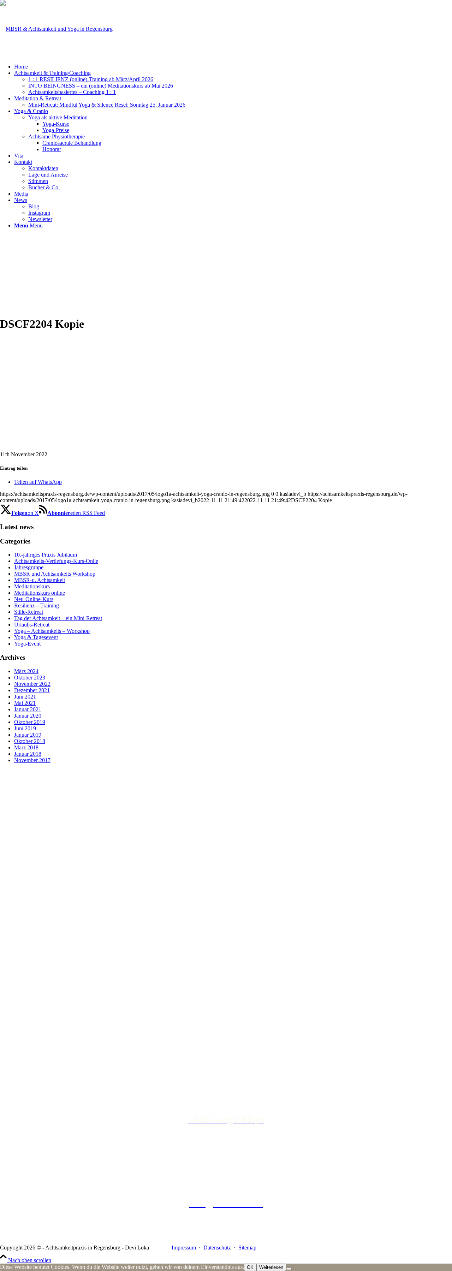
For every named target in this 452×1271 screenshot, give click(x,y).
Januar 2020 (27, 716)
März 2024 (26, 671)
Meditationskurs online (39, 593)
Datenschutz (217, 1248)
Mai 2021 (25, 703)
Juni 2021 (25, 697)
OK (250, 1267)
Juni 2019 (25, 728)
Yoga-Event (27, 644)
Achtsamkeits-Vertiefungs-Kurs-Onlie (56, 561)
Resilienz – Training (36, 605)
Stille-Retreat (28, 612)
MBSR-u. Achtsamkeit (39, 580)
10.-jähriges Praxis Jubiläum (45, 555)
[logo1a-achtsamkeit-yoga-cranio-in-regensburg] (56, 29)
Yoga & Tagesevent (36, 637)
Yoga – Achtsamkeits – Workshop (52, 631)
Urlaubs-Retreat (31, 625)
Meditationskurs (32, 586)
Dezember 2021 (32, 690)
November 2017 (32, 760)
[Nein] (289, 1269)
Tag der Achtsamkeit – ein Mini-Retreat (58, 618)
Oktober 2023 (29, 678)
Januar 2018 (27, 754)
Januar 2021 (27, 709)
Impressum (184, 1248)
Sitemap (247, 1248)
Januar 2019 (27, 735)
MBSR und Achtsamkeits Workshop (54, 574)
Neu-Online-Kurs (33, 599)
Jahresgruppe (28, 567)
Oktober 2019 (29, 722)
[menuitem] (233, 67)
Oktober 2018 (29, 741)
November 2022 (32, 684)
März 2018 (26, 747)
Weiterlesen (271, 1267)
